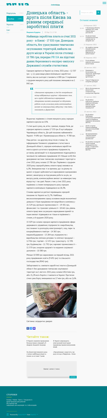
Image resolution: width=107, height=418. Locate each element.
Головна (8, 400)
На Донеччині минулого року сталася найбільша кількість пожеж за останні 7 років (37, 354)
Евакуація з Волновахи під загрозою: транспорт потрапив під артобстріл (93, 74)
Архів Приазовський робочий (15, 402)
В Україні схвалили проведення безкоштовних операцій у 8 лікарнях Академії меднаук (38, 343)
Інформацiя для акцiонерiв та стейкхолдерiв (21, 405)
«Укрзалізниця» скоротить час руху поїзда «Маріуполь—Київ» (64, 353)
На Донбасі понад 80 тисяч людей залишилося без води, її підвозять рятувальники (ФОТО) (93, 146)
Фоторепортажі (11, 403)
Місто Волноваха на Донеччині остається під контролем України (93, 91)
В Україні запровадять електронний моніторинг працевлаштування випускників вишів (64, 344)
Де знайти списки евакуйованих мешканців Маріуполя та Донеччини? (92, 51)
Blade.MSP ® (22, 415)
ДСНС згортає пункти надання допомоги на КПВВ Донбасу (92, 128)
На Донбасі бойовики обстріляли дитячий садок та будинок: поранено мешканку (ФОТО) (93, 118)
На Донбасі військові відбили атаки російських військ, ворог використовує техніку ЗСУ (92, 104)
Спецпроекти (28, 400)
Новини (15, 400)
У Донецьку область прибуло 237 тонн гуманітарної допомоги (93, 30)
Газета (20, 400)
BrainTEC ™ (34, 415)
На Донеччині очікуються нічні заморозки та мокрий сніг (92, 38)
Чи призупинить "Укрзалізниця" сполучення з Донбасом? (91, 136)
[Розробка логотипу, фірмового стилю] (52, 369)
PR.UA (55, 57)
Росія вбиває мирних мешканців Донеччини (93, 62)
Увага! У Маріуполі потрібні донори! (92, 80)
